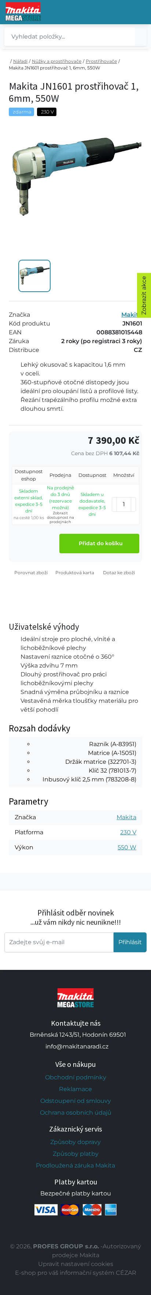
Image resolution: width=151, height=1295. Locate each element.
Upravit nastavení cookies (75, 1263)
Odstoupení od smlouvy (75, 1100)
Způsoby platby (76, 1153)
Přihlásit (130, 942)
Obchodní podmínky (75, 1077)
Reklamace (75, 1089)
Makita (131, 314)
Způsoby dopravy (75, 1141)
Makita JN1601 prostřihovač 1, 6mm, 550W (54, 68)
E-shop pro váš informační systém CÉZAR (75, 1272)
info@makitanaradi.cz (76, 1046)
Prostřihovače (101, 61)
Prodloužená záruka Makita (75, 1165)
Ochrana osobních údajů (75, 1112)
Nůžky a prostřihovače (56, 61)
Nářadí (20, 61)
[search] (141, 37)
